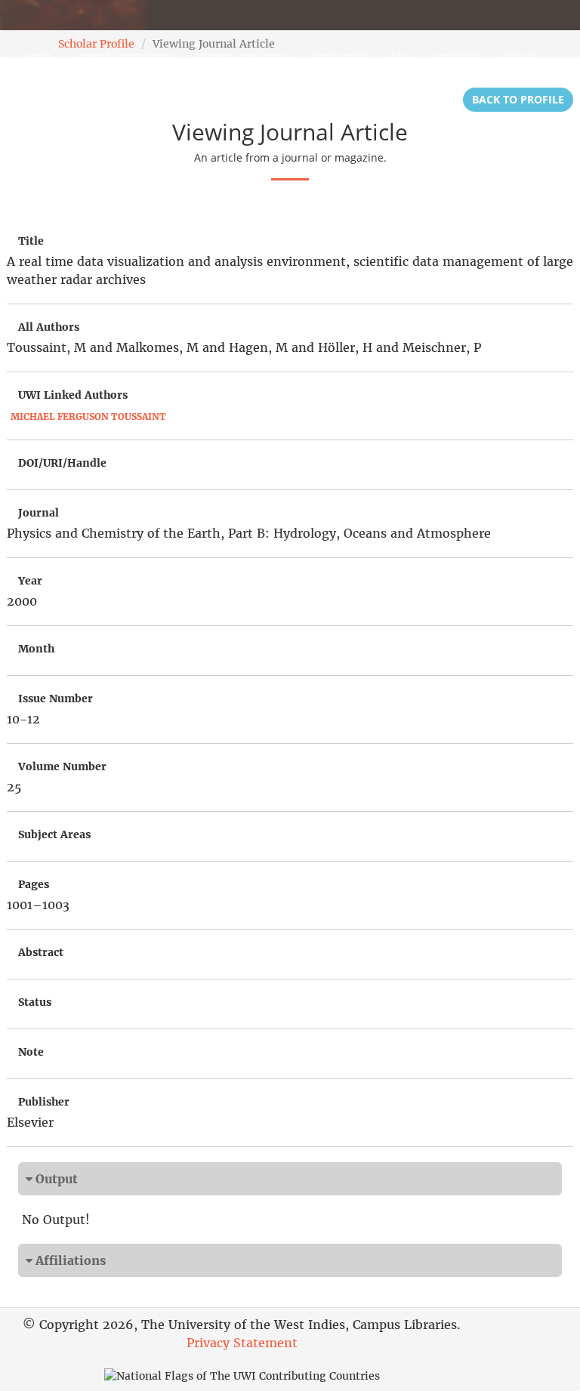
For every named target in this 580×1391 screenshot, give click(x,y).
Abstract (40, 952)
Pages (33, 884)
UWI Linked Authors (73, 395)
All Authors (48, 327)
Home (37, 56)
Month (36, 648)
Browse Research (243, 56)
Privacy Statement (242, 1342)
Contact (456, 56)
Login (38, 94)
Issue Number (55, 698)
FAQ (400, 56)
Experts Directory (124, 56)
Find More (340, 56)
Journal (38, 513)
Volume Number (62, 766)
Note (31, 1052)
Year (30, 581)
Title (31, 241)
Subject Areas (54, 834)
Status (34, 1002)
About (518, 56)
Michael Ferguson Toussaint (88, 416)
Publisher (43, 1102)
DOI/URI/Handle (62, 463)
